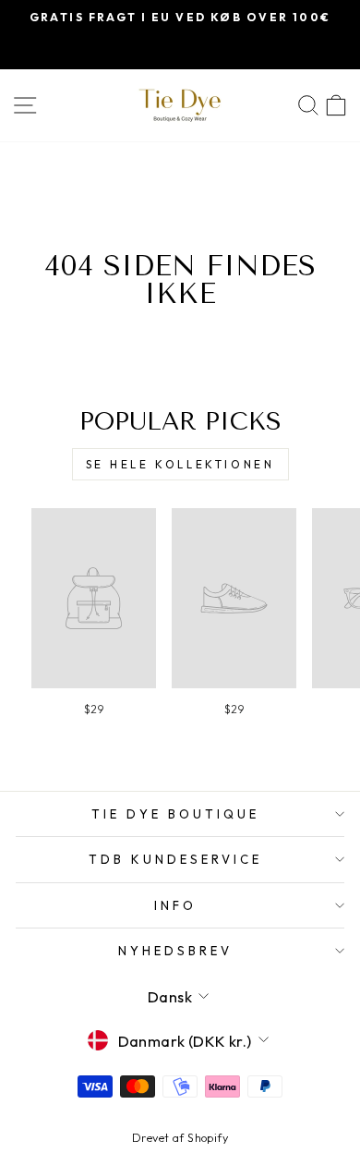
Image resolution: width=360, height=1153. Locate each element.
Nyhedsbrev (175, 950)
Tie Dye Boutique (175, 814)
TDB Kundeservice (175, 859)
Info (175, 905)
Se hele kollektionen (180, 464)
